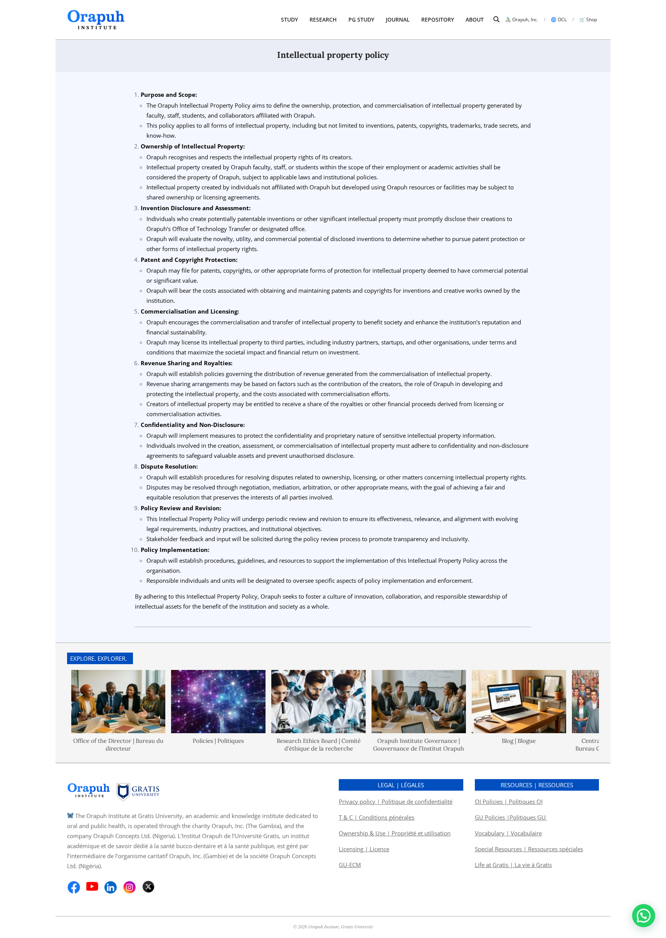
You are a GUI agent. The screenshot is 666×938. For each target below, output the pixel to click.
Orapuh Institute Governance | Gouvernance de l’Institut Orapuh (407, 744)
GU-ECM (350, 865)
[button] (643, 915)
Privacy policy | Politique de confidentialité (395, 801)
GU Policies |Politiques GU (511, 817)
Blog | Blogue (507, 740)
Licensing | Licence (364, 849)
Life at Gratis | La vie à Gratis (513, 865)
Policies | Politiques (206, 740)
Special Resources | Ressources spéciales (529, 849)
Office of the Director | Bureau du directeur (106, 744)
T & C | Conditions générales (376, 817)
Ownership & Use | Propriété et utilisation (395, 833)
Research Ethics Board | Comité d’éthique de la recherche (307, 744)
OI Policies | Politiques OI (509, 801)
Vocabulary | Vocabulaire (508, 833)
